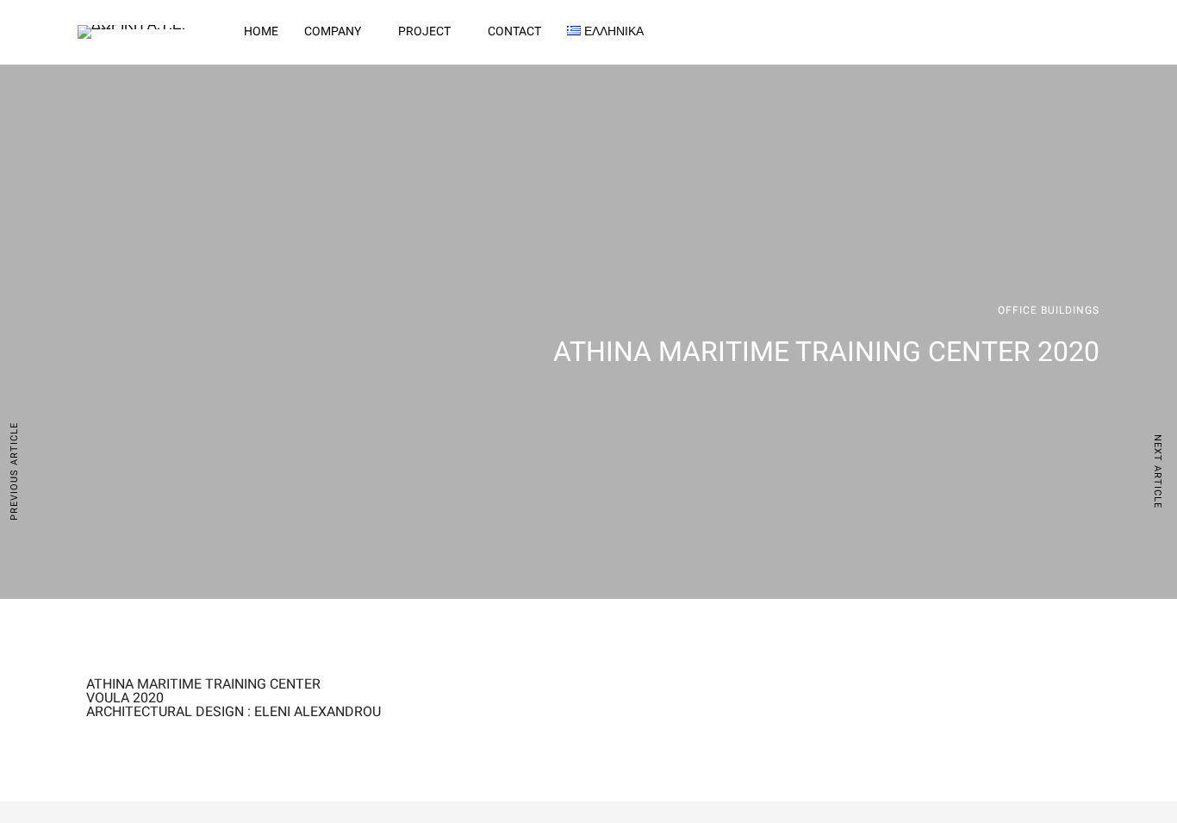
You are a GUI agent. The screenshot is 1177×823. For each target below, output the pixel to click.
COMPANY (332, 31)
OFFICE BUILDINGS (1048, 310)
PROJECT (424, 31)
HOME (261, 31)
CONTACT (514, 31)
